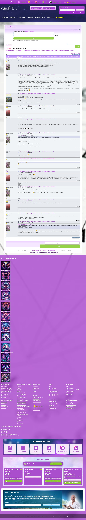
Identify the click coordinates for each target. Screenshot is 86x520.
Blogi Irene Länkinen (21, 402)
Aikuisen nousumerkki (6, 391)
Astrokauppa (49, 8)
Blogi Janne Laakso (21, 412)
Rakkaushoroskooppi (6, 395)
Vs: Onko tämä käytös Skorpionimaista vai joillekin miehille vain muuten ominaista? (37, 74)
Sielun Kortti (51, 389)
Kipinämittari (4, 397)
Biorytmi (19, 386)
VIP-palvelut (61, 17)
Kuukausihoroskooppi (6, 388)
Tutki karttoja (4, 17)
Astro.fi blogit (50, 17)
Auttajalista (3, 405)
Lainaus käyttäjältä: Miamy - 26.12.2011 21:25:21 (26, 224)
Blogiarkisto (68, 392)
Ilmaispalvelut (13, 17)
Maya (32, 2)
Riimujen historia (37, 400)
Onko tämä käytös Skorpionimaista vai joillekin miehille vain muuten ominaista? (55, 50)
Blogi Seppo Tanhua (21, 392)
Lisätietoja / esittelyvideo (13, 478)
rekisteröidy (32, 31)
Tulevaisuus (22, 17)
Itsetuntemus (30, 17)
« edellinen (73, 53)
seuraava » (78, 53)
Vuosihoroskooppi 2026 (6, 389)
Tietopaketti (19, 417)
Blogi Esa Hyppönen (21, 398)
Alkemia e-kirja (4, 406)
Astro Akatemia (36, 410)
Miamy (7, 212)
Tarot (39, 2)
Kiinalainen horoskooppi (6, 400)
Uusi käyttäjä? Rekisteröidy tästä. (76, 12)
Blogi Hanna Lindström (22, 411)
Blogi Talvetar (20, 408)
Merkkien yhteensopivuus (7, 398)
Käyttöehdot (50, 516)
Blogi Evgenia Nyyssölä (22, 400)
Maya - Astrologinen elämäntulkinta (9, 434)
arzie (7, 105)
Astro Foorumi (11, 27)
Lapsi (43, 17)
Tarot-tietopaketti (52, 388)
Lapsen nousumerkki (6, 392)
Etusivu (14, 2)
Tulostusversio (76, 54)
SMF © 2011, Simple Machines (49, 250)
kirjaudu (26, 31)
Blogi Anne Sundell (21, 409)
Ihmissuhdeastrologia (28, 50)
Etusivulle (3, 408)
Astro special (18, 50)
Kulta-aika (72, 2)
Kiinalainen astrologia (57, 2)
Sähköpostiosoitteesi (10, 502)
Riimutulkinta (36, 399)
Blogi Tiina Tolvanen (21, 405)
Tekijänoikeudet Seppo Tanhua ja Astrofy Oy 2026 (19, 516)
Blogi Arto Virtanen (21, 403)
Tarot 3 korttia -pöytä (53, 395)
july (6, 59)
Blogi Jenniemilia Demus (22, 414)
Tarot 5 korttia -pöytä (53, 394)
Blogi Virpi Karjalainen (22, 397)
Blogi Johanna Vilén (21, 394)
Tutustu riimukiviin (37, 402)
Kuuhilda (7, 93)
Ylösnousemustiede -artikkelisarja (73, 389)
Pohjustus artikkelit (70, 391)
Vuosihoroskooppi (53, 405)
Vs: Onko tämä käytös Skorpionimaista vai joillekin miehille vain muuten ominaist (37, 158)
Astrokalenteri (36, 8)
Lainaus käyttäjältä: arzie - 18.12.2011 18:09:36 (25, 135)
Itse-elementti (52, 409)
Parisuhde (38, 17)
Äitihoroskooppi (4, 394)
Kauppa (68, 395)
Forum (18, 415)
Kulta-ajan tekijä (69, 388)
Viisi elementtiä (52, 408)
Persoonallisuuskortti (53, 391)
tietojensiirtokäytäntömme (11, 499)
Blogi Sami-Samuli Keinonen (23, 406)
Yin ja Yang (51, 406)
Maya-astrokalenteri (5, 432)
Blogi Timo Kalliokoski (22, 395)
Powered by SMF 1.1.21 (37, 250)
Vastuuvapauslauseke (58, 516)
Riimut (46, 2)
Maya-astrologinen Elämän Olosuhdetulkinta (11, 435)
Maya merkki (4, 402)
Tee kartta (19, 421)
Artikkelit (3, 403)
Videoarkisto (69, 394)
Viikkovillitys (4, 386)
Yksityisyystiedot (67, 516)
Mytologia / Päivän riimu (38, 397)
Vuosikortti (51, 392)
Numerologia (23, 2)
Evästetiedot (74, 516)
